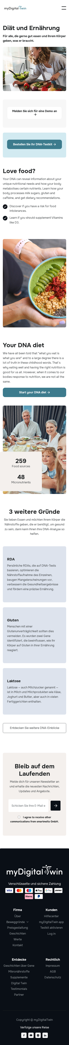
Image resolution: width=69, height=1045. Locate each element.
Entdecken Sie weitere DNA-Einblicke (34, 728)
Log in (51, 934)
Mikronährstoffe (19, 971)
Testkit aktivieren (51, 928)
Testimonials (19, 989)
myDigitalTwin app (51, 922)
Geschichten (17, 933)
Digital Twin (19, 983)
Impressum (53, 966)
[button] (64, 8)
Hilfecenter (51, 916)
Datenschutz (52, 977)
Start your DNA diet (34, 392)
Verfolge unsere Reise (34, 1027)
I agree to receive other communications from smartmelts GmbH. (34, 819)
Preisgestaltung (17, 928)
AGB (53, 971)
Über (17, 916)
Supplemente (19, 977)
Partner (19, 995)
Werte (18, 939)
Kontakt (18, 945)
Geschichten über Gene (19, 966)
